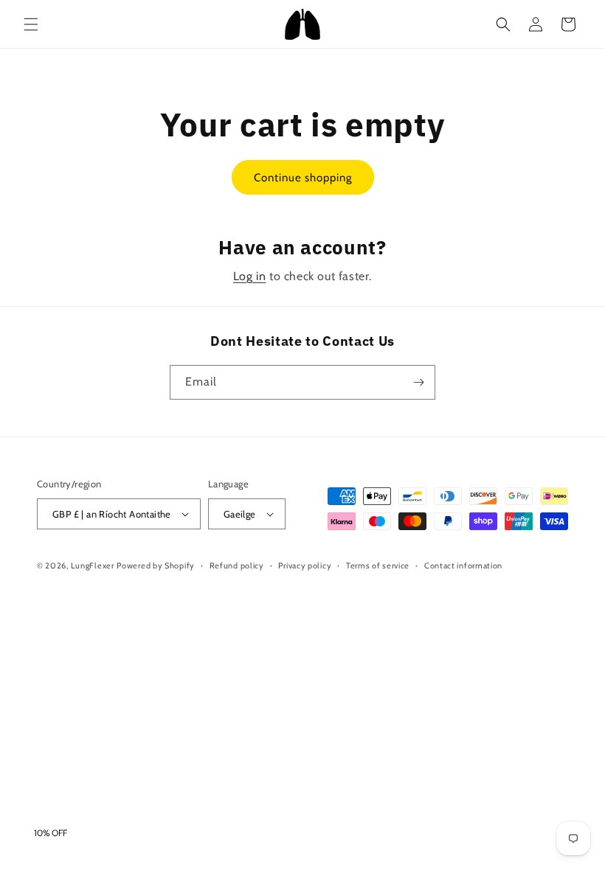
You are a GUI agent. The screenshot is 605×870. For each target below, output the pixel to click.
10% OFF (50, 833)
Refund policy (237, 565)
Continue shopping (303, 177)
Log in (249, 276)
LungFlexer (92, 565)
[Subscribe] (418, 382)
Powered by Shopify (156, 565)
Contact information (463, 565)
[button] (31, 24)
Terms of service (377, 565)
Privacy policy (304, 565)
